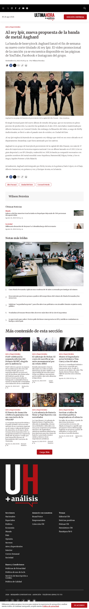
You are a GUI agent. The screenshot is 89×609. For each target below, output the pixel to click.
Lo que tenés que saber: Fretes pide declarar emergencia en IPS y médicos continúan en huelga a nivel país (43, 320)
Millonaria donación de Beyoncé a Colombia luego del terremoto (30, 226)
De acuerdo (79, 605)
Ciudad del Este (27, 185)
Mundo (8, 211)
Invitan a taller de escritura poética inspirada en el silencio (70, 414)
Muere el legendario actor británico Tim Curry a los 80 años (69, 359)
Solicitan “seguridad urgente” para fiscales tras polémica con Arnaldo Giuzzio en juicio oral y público (45, 305)
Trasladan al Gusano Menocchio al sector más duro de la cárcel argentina (38, 313)
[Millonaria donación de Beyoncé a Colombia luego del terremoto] (79, 226)
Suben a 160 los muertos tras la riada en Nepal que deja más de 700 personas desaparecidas (35, 214)
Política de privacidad (51, 606)
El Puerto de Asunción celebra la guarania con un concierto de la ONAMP (16, 416)
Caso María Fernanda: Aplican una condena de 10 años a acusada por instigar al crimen (43, 290)
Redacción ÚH (25, 387)
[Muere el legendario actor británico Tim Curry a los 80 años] (71, 344)
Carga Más (44, 452)
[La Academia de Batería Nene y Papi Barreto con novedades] (44, 400)
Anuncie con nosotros (42, 513)
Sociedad (8, 224)
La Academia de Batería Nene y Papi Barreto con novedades (44, 414)
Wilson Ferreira (19, 196)
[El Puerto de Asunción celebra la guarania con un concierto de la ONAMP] (17, 400)
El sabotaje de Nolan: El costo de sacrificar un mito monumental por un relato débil (43, 360)
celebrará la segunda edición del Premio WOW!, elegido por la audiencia (16, 360)
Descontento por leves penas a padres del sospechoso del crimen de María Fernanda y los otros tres (44, 297)
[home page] (44, 17)
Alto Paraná (11, 185)
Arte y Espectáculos (12, 27)
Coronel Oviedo (44, 185)
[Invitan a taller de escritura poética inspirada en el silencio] (71, 400)
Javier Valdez (51, 381)
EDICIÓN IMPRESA (75, 17)
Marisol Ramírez (23, 444)
